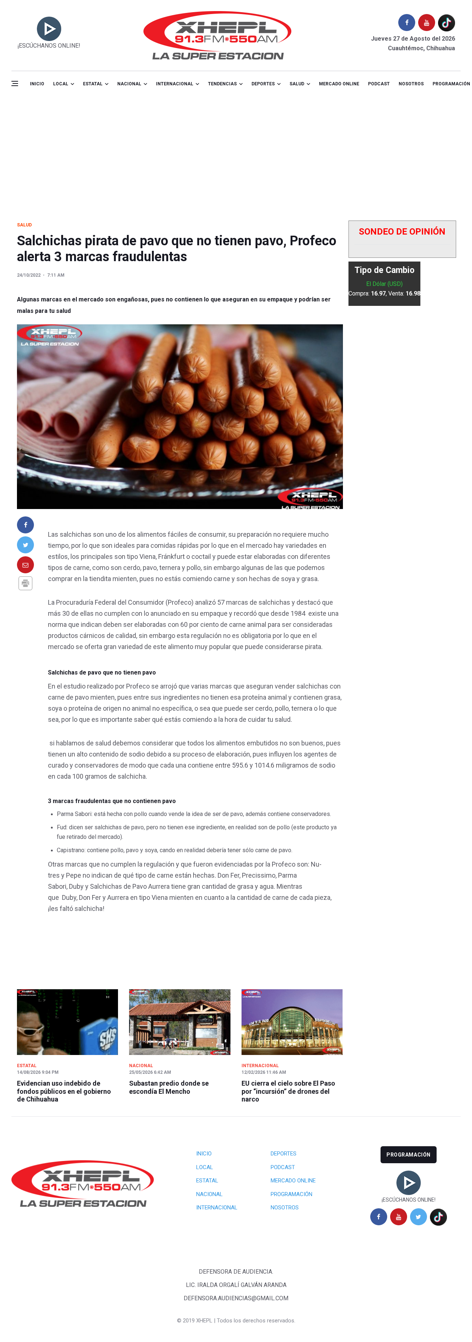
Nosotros (411, 83)
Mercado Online (293, 1180)
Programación (291, 1194)
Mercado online (339, 83)
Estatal (93, 83)
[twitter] (418, 1216)
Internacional (174, 83)
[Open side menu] (14, 83)
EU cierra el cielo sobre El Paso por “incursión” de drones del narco (288, 1091)
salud (296, 83)
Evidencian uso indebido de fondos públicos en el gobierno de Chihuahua (64, 1091)
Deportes (263, 83)
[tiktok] (446, 22)
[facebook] (406, 22)
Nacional (129, 83)
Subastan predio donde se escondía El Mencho (169, 1087)
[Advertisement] (236, 152)
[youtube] (426, 22)
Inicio (37, 83)
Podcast (379, 83)
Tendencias (222, 83)
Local (60, 83)
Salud (24, 225)
